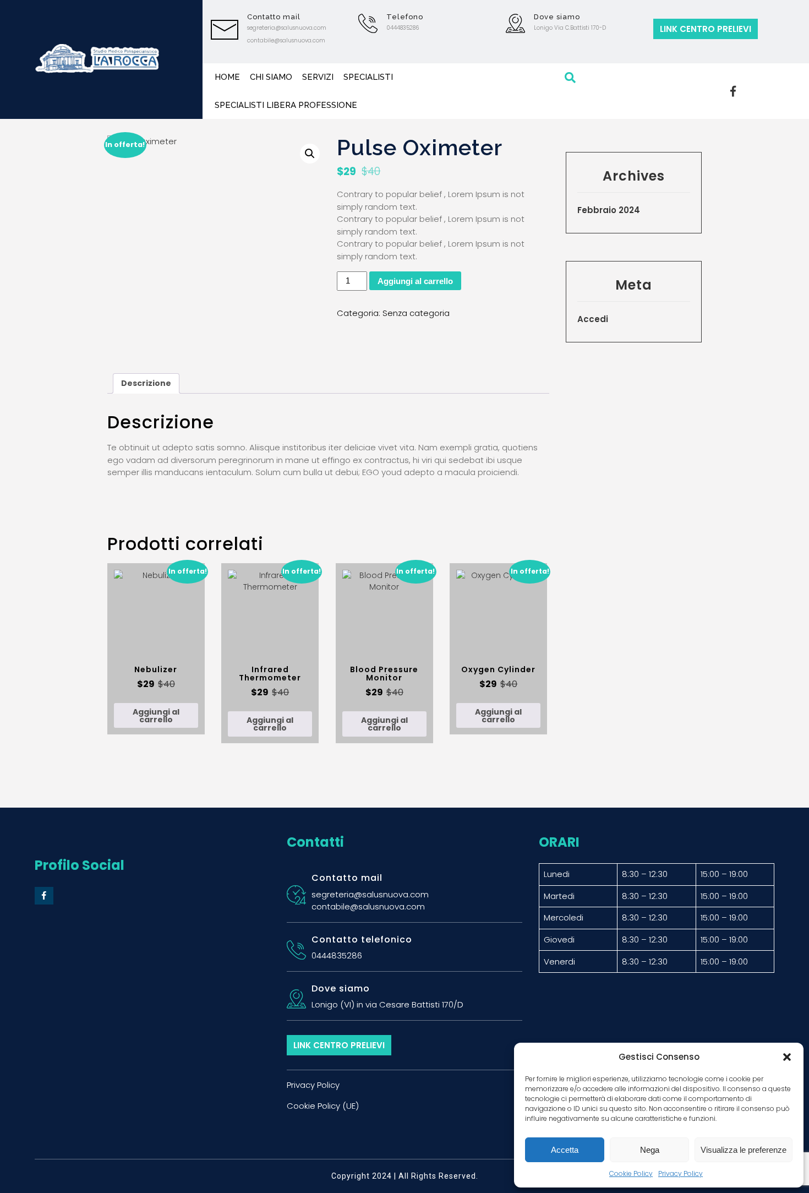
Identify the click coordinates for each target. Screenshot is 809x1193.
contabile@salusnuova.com (286, 40)
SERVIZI (318, 77)
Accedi (592, 319)
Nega (649, 1149)
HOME (227, 77)
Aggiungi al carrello (415, 281)
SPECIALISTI (368, 77)
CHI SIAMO (271, 77)
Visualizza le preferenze (743, 1149)
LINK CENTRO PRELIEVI (705, 29)
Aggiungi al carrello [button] (156, 715)
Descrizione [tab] (146, 383)
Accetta (564, 1149)
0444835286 (402, 28)
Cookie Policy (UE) (323, 1106)
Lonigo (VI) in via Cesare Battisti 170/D (387, 1004)
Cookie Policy (631, 1173)
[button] (786, 1057)
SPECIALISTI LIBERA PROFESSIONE (286, 105)
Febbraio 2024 (608, 210)
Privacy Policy (680, 1173)
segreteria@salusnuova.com (286, 28)
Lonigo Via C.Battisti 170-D (570, 28)
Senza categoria (416, 313)
